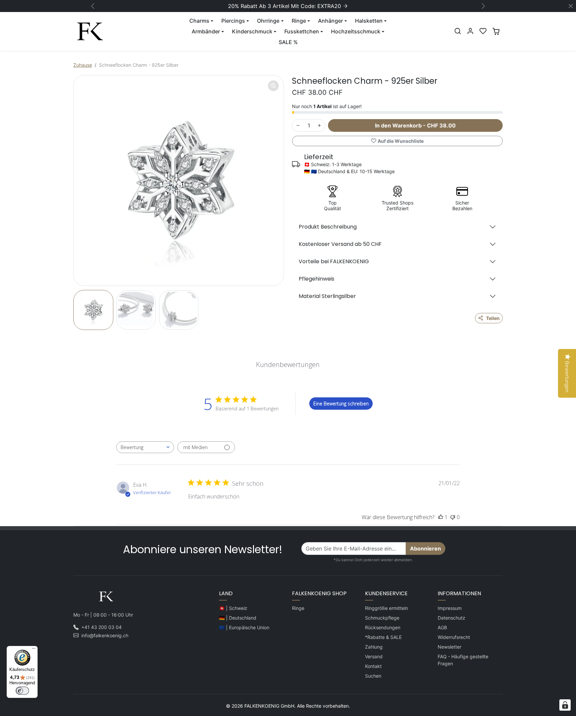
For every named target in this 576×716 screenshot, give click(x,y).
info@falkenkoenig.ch (104, 635)
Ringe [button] (299, 20)
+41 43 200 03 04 (101, 627)
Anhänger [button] (330, 20)
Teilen (493, 318)
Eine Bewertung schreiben (341, 403)
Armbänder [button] (206, 31)
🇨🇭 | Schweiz (233, 608)
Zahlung (374, 647)
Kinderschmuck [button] (252, 31)
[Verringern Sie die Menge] (298, 125)
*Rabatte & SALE (383, 637)
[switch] (22, 691)
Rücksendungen (382, 627)
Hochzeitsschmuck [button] (355, 31)
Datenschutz (451, 618)
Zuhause (82, 65)
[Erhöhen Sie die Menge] (319, 125)
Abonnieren (425, 548)
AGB (442, 627)
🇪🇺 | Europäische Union (244, 627)
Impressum (450, 608)
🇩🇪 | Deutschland (237, 618)
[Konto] (470, 31)
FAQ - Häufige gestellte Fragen (463, 660)
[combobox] (145, 447)
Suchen (373, 676)
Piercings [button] (233, 20)
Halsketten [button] (369, 20)
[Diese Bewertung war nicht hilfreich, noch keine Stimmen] (452, 517)
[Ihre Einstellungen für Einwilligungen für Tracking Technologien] (565, 705)
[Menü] (34, 650)
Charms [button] (199, 20)
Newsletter (449, 647)
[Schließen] (571, 6)
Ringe (298, 608)
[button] (457, 31)
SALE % (288, 42)
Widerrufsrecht (454, 637)
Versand (374, 656)
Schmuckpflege (382, 618)
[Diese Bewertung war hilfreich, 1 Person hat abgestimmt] (440, 517)
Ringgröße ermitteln (386, 608)
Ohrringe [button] (268, 20)
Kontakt (373, 666)
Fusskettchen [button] (301, 31)
